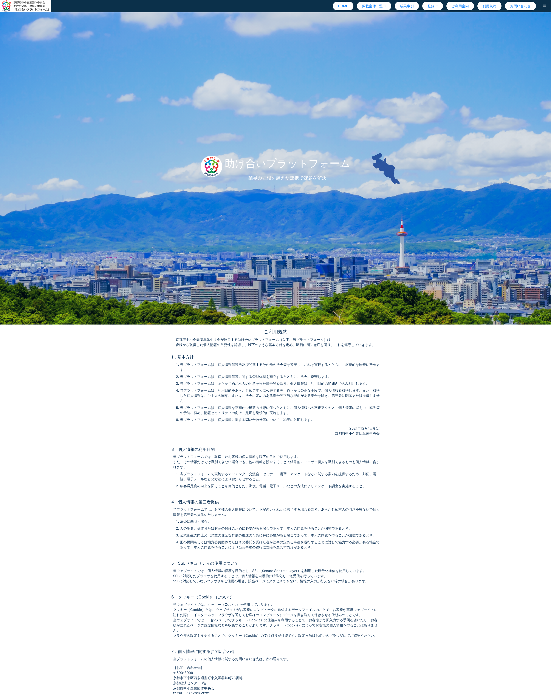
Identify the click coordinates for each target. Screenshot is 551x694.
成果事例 (407, 6)
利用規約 (489, 6)
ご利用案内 (460, 6)
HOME (343, 6)
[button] (544, 6)
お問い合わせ (520, 6)
